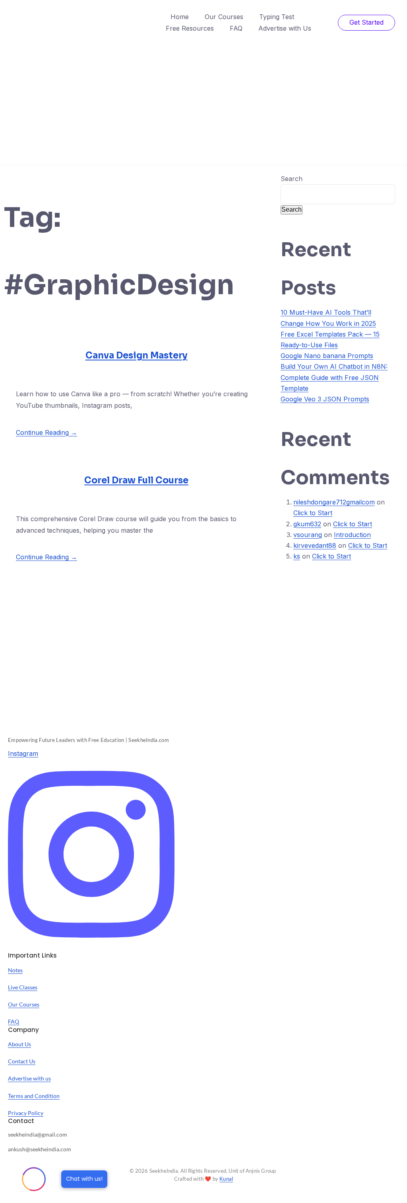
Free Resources (190, 28)
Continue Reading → (46, 432)
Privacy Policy (25, 1113)
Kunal (226, 1179)
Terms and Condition (34, 1095)
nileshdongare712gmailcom (334, 502)
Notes (15, 970)
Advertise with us (29, 1078)
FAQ (236, 28)
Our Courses (224, 17)
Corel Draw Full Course (136, 480)
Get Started (366, 22)
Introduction (352, 535)
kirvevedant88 (314, 545)
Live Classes (22, 987)
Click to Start (312, 513)
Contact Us (21, 1061)
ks (296, 556)
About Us (19, 1044)
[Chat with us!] (34, 1179)
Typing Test (276, 17)
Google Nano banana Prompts (327, 356)
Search (291, 179)
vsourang (307, 535)
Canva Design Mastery (136, 355)
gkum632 (307, 524)
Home (180, 17)
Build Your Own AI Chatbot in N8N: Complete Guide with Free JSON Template (334, 377)
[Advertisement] (203, 105)
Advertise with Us (284, 28)
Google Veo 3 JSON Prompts (325, 399)
